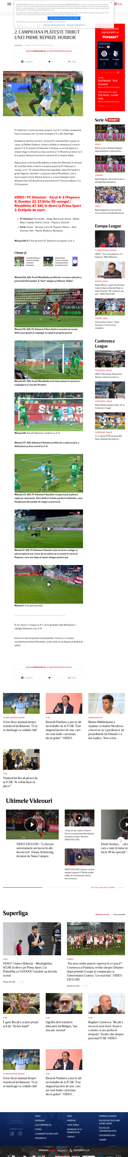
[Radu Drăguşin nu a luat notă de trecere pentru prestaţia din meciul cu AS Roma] (110, 194)
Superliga (18, 45)
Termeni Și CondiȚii (107, 1116)
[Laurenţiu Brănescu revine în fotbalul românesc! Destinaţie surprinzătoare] (19, 261)
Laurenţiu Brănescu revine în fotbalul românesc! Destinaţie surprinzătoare (33, 261)
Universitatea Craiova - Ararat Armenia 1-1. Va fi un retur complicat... (107, 325)
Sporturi (71, 1120)
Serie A (98, 144)
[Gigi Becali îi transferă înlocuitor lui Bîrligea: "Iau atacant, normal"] (64, 1003)
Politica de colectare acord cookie (54, 25)
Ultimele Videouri (29, 800)
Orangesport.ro (95, 717)
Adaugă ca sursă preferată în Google (49, 51)
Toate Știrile (73, 1125)
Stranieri (99, 175)
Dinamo (70, 959)
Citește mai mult (9, 982)
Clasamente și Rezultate (46, 1133)
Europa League (101, 281)
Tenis (69, 1116)
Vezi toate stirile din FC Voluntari (103, 887)
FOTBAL (38, 1129)
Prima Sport (47, 1150)
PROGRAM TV (40, 1138)
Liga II (5, 959)
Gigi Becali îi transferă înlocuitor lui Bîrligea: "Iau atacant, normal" (61, 1026)
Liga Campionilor (43, 1125)
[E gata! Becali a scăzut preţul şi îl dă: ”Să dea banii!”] (21, 1003)
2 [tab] (104, 72)
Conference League (103, 370)
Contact (71, 1136)
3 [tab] (107, 73)
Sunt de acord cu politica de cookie (64, 18)
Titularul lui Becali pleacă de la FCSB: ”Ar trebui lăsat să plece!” (20, 782)
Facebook (12, 1133)
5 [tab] (111, 73)
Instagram (20, 1133)
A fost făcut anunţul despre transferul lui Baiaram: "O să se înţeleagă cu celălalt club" (20, 726)
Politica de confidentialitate (76, 25)
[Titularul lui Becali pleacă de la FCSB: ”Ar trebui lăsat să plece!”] (21, 759)
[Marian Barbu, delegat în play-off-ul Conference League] (110, 390)
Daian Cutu (38, 45)
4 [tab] (109, 73)
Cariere (102, 1139)
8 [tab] (118, 73)
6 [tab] (113, 73)
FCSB (48, 717)
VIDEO (37, 1116)
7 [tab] (116, 73)
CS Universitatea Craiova (105, 250)
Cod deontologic (107, 1135)
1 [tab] (102, 73)
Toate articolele (119, 914)
